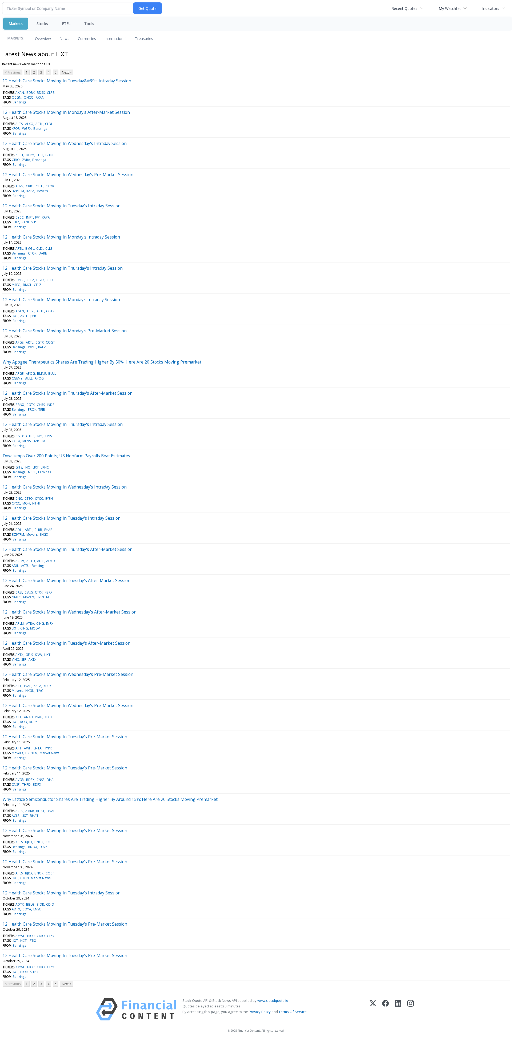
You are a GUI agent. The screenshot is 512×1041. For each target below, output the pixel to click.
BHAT (40, 811)
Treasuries (144, 38)
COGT (50, 342)
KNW (38, 654)
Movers (42, 191)
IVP (37, 217)
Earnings (44, 472)
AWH (27, 748)
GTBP (30, 436)
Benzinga (19, 102)
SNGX (44, 534)
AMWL (20, 936)
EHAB (48, 529)
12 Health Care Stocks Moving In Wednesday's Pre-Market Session (68, 174)
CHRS (41, 404)
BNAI (50, 811)
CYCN (24, 878)
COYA (26, 909)
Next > (66, 72)
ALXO (29, 124)
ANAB (28, 717)
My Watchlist (450, 8)
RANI (25, 222)
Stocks (42, 23)
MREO (16, 285)
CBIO (30, 186)
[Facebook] (385, 1009)
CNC (18, 498)
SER (23, 659)
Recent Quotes (404, 8)
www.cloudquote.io (272, 1000)
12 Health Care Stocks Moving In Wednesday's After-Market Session (70, 612)
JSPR (33, 316)
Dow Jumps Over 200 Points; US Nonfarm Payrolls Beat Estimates (66, 456)
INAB (27, 686)
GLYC (51, 936)
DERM (30, 155)
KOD (23, 722)
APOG (30, 373)
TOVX (43, 847)
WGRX (26, 128)
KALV (42, 347)
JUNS (48, 436)
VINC (15, 659)
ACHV (19, 561)
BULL (52, 373)
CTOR (50, 186)
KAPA (30, 191)
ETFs (66, 23)
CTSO (29, 498)
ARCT (19, 155)
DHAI (50, 779)
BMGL (29, 248)
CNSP (41, 779)
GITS (18, 467)
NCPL (32, 472)
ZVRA (26, 160)
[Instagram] (410, 1009)
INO (39, 436)
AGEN (19, 311)
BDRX (30, 92)
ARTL (39, 124)
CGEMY (17, 378)
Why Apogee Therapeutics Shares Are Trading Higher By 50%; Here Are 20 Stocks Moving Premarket (102, 362)
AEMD (50, 561)
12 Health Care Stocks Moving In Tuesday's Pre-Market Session (65, 737)
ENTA (38, 748)
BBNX (19, 404)
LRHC (45, 467)
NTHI (36, 503)
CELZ (30, 280)
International (115, 38)
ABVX (19, 186)
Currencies (87, 38)
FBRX (48, 592)
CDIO (50, 904)
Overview (43, 38)
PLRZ (15, 222)
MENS (26, 441)
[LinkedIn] (398, 1009)
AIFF (18, 686)
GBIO (49, 155)
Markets (16, 23)
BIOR (40, 904)
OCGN (16, 97)
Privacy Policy (260, 1011)
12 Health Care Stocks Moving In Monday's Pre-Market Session (65, 331)
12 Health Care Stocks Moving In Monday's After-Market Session (66, 112)
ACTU (30, 561)
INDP (50, 404)
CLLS (48, 248)
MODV (35, 628)
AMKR (29, 811)
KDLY (47, 686)
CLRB (51, 92)
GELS (29, 654)
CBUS (29, 592)
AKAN (19, 92)
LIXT (15, 316)
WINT (32, 347)
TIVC (40, 690)
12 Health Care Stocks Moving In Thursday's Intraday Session (63, 268)
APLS (19, 842)
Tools (89, 23)
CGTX (40, 280)
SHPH (34, 972)
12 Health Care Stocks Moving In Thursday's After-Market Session (68, 393)
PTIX (33, 940)
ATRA (30, 623)
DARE (43, 253)
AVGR (19, 779)
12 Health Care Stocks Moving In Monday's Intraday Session (61, 237)
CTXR (39, 592)
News (64, 38)
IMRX (49, 623)
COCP (50, 842)
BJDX (28, 842)
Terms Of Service (293, 1011)
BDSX (41, 92)
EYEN (49, 498)
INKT (29, 217)
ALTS (19, 124)
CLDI (48, 124)
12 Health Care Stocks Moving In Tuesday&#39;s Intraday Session (67, 81)
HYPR (48, 748)
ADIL (18, 529)
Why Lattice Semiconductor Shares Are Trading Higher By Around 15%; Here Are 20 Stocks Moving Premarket (110, 799)
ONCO (29, 97)
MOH (26, 503)
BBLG (30, 904)
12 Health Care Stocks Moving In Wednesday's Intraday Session (65, 143)
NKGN (29, 690)
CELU (39, 186)
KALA (37, 686)
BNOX (38, 842)
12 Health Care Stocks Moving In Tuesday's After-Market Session (66, 580)
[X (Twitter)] (372, 1009)
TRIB (41, 409)
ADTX (19, 904)
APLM (19, 623)
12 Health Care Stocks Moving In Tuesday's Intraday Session (62, 206)
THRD (26, 784)
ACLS (19, 811)
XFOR (16, 128)
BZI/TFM (18, 191)
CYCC (19, 217)
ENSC (37, 909)
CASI (18, 592)
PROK (32, 409)
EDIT (40, 155)
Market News (49, 753)
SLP (33, 222)
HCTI (23, 940)
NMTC (16, 597)
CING (40, 623)
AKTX (19, 654)
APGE (30, 311)
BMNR (41, 373)
